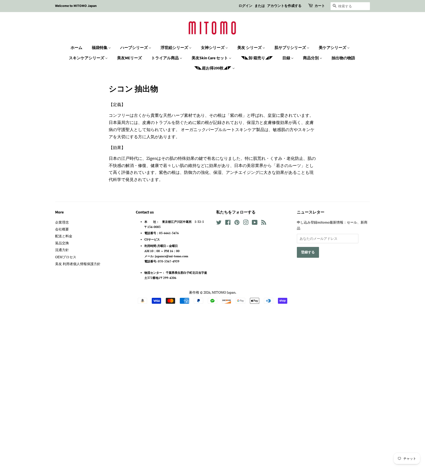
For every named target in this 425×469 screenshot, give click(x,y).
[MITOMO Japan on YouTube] (255, 223)
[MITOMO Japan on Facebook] (228, 223)
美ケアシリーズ (333, 47)
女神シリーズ (213, 47)
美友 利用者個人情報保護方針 (78, 263)
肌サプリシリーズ (290, 47)
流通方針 (62, 249)
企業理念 (62, 222)
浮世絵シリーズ (175, 47)
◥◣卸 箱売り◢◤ (257, 58)
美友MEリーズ (129, 58)
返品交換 (62, 243)
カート (320, 5)
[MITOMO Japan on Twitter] (219, 223)
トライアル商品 (165, 58)
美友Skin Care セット (210, 58)
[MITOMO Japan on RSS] (263, 223)
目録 (286, 58)
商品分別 (311, 58)
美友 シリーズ (249, 47)
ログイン (245, 5)
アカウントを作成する (284, 5)
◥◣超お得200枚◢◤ (213, 68)
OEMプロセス (65, 257)
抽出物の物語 (343, 58)
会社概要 (62, 229)
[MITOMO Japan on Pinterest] (237, 223)
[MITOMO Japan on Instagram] (245, 223)
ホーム (76, 47)
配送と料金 (63, 236)
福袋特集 (100, 47)
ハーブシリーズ (134, 47)
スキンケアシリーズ (87, 58)
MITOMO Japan (223, 292)
